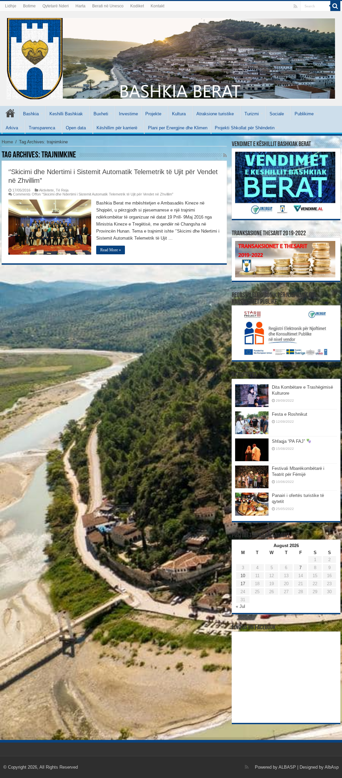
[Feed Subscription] (225, 155)
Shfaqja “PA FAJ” (289, 441)
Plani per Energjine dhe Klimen (177, 127)
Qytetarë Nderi (55, 6)
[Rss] (295, 6)
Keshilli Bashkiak (66, 113)
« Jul (240, 606)
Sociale (277, 113)
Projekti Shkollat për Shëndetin (245, 127)
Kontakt (157, 6)
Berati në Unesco (108, 6)
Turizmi (251, 113)
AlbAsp (332, 767)
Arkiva (12, 127)
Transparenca (42, 127)
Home (7, 141)
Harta (80, 6)
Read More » (110, 250)
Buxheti (101, 113)
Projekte (153, 113)
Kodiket (137, 6)
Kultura (179, 113)
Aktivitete (46, 190)
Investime (128, 113)
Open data (76, 127)
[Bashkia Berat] (171, 57)
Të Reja (62, 190)
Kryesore (10, 113)
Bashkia (31, 113)
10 (242, 575)
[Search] (335, 6)
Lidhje (10, 6)
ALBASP (287, 767)
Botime (29, 6)
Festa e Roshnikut (289, 414)
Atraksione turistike (215, 113)
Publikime (304, 113)
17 (242, 583)
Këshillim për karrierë (117, 127)
